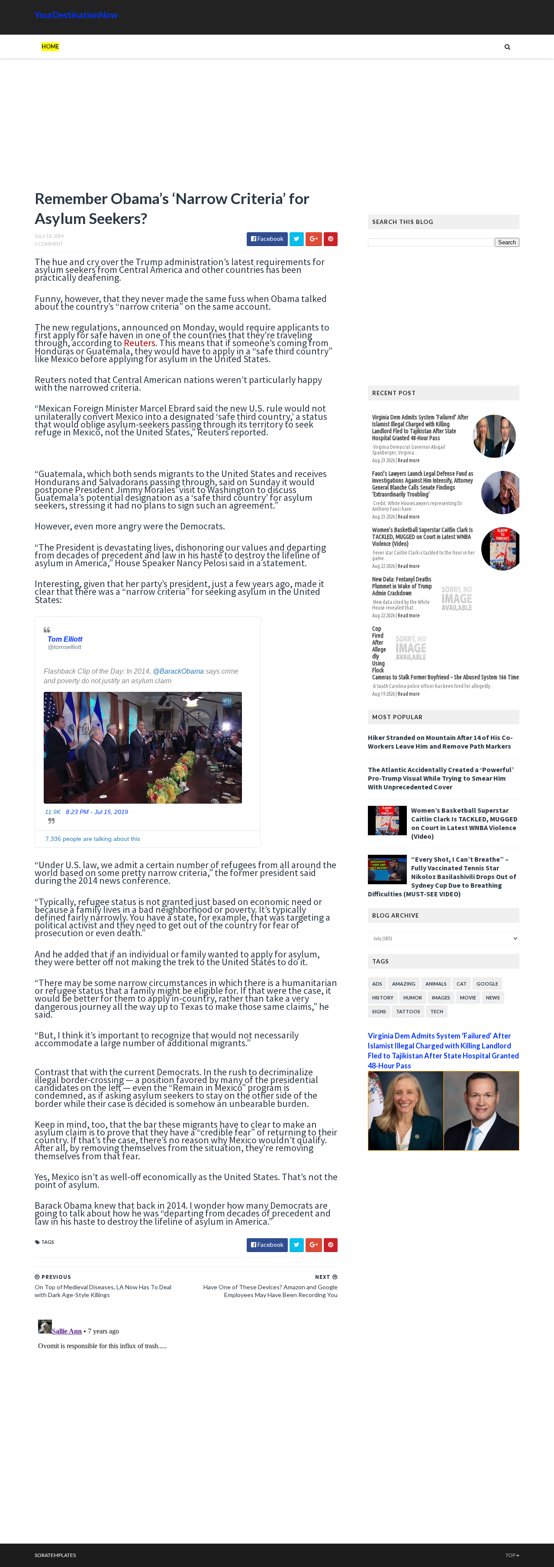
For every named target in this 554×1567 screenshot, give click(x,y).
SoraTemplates (55, 1555)
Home (50, 46)
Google (487, 983)
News (493, 997)
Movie (468, 997)
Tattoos (408, 1011)
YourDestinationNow (76, 15)
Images (441, 997)
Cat (462, 983)
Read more (409, 460)
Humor (412, 997)
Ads (377, 983)
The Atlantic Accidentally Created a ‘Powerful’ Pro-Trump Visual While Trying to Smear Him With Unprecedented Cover (441, 778)
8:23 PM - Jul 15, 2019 (97, 811)
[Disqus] (186, 1424)
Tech (436, 1011)
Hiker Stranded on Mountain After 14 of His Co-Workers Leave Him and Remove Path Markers (440, 741)
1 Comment (49, 244)
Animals (436, 983)
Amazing (404, 983)
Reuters (139, 343)
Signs (379, 1011)
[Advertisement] (186, 127)
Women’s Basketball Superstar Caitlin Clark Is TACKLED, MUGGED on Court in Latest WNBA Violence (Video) (422, 536)
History (382, 997)
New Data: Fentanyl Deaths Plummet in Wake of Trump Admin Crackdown (402, 586)
